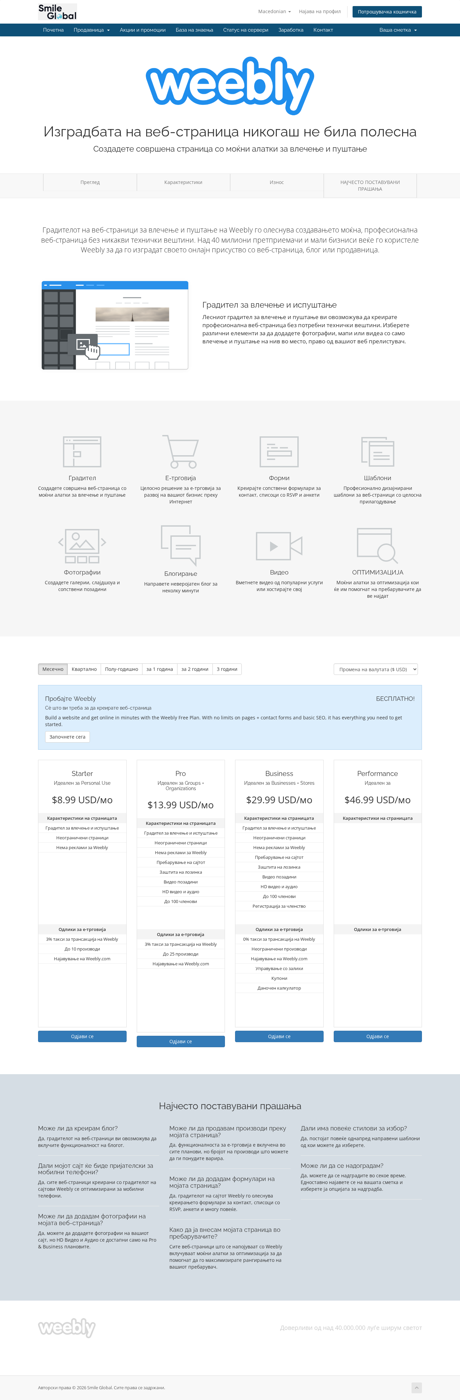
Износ (277, 182)
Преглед (90, 182)
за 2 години (195, 669)
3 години (227, 669)
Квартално (84, 669)
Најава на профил (320, 11)
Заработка (290, 30)
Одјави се (82, 1036)
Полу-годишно (121, 669)
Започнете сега (68, 737)
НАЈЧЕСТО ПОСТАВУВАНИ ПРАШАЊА (370, 185)
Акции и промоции (143, 30)
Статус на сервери (245, 30)
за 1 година (159, 669)
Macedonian (273, 11)
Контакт (323, 30)
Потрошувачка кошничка (387, 11)
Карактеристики (183, 182)
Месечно (52, 669)
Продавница (90, 30)
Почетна (53, 30)
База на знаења (194, 30)
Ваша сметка (397, 30)
